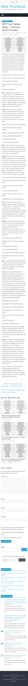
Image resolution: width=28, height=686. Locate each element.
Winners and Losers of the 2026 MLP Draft (15, 603)
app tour (6, 34)
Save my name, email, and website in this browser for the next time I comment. (13, 528)
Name (3, 499)
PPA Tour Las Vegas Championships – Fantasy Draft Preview (14, 391)
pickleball (11, 34)
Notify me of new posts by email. (12, 537)
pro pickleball (16, 34)
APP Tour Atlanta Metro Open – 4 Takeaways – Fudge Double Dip (13, 385)
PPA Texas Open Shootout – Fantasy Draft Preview (13, 438)
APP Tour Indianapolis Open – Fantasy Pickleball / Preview (11, 416)
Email (3, 508)
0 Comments (20, 32)
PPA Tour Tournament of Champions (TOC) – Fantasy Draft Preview (14, 460)
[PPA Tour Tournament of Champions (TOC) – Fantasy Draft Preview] (14, 445)
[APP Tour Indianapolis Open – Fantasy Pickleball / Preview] (14, 401)
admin (14, 32)
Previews (10, 21)
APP (3, 34)
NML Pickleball (13, 6)
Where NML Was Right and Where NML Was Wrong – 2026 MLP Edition (15, 618)
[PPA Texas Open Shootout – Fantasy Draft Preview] (14, 423)
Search (2, 547)
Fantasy (4, 21)
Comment (4, 476)
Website (3, 516)
